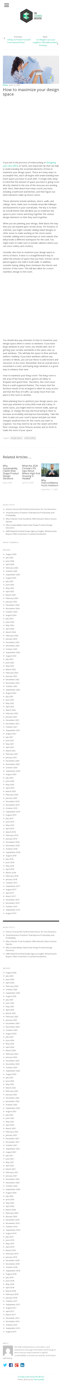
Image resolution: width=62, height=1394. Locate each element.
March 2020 (11, 791)
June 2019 (10, 821)
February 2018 (12, 876)
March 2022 (11, 710)
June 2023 (10, 662)
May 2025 (10, 588)
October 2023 (11, 649)
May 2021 (10, 744)
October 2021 (11, 727)
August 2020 (11, 774)
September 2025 (13, 574)
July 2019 (9, 818)
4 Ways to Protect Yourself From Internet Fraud (18, 41)
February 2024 (12, 635)
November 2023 (12, 645)
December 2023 (12, 642)
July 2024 (9, 618)
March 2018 (11, 872)
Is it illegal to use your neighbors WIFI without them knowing (45, 42)
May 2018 (10, 866)
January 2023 (11, 676)
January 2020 (11, 798)
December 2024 (12, 605)
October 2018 (11, 849)
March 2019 (11, 832)
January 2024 (11, 639)
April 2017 (10, 893)
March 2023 (11, 669)
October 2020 (11, 767)
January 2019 (11, 838)
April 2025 (10, 591)
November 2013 (12, 903)
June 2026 (10, 561)
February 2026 (12, 568)
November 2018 (12, 845)
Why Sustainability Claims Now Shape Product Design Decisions (11, 472)
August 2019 (11, 815)
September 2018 (13, 852)
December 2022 (12, 679)
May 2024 (10, 625)
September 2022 (13, 689)
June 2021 (10, 740)
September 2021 (13, 730)
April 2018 (10, 869)
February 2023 (12, 672)
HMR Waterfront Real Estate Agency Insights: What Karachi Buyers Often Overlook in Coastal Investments (31, 532)
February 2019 (12, 835)
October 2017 (11, 882)
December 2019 (12, 801)
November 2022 (12, 683)
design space (16, 438)
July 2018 (9, 859)
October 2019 (11, 808)
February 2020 (12, 794)
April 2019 (10, 828)
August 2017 (11, 889)
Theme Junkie (38, 1379)
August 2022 (11, 693)
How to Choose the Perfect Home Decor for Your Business (31, 509)
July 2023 (9, 659)
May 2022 (10, 703)
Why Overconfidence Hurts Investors (49, 483)
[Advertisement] (31, 129)
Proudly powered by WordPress (31, 1377)
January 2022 (11, 717)
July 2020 (9, 777)
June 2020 (10, 781)
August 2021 (11, 733)
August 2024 (11, 615)
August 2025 (11, 578)
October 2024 (11, 611)
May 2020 (10, 784)
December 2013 (12, 899)
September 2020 (13, 771)
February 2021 (12, 754)
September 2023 (13, 652)
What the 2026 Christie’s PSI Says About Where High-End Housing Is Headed (31, 472)
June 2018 (10, 862)
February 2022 (12, 713)
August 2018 (11, 855)
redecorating (30, 438)
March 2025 (11, 595)
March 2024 (11, 632)
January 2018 (11, 879)
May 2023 (10, 666)
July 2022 (9, 696)
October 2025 (11, 571)
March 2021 (11, 750)
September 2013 (13, 909)
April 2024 (10, 628)
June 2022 (10, 700)
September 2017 (13, 886)
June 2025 (10, 584)
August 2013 (11, 913)
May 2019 (10, 825)
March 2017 (11, 896)
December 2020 (12, 760)
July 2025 (9, 581)
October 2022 (11, 686)
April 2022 (10, 706)
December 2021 (12, 720)
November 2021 (12, 723)
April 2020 (10, 788)
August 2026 (11, 554)
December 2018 (12, 842)
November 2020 (12, 764)
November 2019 (12, 805)
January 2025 (11, 601)
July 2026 (9, 557)
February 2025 (12, 598)
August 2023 (11, 656)
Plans (5, 85)
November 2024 (12, 608)
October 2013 (11, 906)
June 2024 (10, 622)
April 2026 (10, 564)
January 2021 (11, 757)
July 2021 (9, 737)
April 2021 (10, 747)
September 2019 (13, 811)
